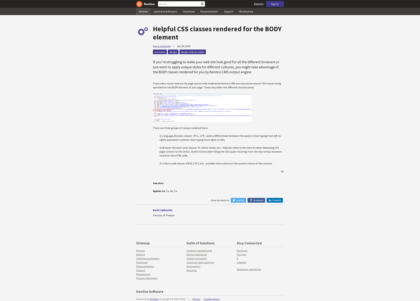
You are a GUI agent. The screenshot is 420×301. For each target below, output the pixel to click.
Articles (143, 11)
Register (259, 3)
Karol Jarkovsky (162, 46)
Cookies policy (212, 299)
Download (188, 11)
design (173, 52)
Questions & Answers (165, 11)
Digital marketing (197, 254)
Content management (199, 250)
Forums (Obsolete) (147, 278)
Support (228, 11)
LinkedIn (276, 200)
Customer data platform (200, 262)
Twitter (240, 200)
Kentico (154, 299)
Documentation (209, 11)
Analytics (192, 270)
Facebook (257, 200)
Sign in (275, 4)
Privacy (196, 299)
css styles (160, 52)
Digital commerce (197, 258)
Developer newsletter (249, 269)
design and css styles (192, 52)
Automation (193, 266)
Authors (140, 254)
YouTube (241, 254)
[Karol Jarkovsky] (143, 214)
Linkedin (241, 262)
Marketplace (246, 11)
